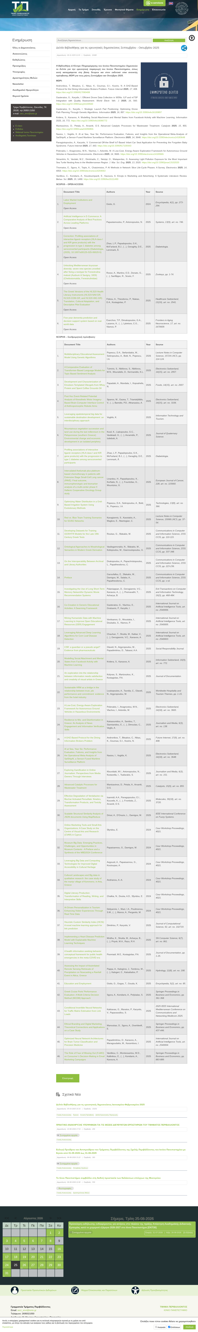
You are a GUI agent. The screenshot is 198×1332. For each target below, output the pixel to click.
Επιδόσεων (175, 1327)
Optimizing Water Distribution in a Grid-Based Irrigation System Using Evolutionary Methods (83, 504)
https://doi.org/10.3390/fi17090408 (73, 92)
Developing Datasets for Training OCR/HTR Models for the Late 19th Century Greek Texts (81, 533)
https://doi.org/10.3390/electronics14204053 (83, 171)
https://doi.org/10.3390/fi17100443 (114, 145)
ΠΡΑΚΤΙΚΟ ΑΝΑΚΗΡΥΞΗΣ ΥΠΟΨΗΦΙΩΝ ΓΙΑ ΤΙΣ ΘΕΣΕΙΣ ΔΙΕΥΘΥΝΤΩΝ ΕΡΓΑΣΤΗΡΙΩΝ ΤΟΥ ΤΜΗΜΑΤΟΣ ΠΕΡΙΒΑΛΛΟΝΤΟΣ (117, 1125)
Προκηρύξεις (19, 66)
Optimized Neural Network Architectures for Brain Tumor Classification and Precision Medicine (83, 1041)
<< (6, 1218)
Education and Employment (77, 983)
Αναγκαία (161, 1327)
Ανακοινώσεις (20, 53)
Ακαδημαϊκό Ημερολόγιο (26, 90)
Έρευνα (108, 9)
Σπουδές (96, 9)
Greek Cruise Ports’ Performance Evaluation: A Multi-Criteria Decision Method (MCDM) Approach (81, 994)
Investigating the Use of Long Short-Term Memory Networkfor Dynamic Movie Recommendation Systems (84, 592)
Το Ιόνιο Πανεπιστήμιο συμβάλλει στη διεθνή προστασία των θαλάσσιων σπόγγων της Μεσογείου (108, 1178)
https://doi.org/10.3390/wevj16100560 (74, 104)
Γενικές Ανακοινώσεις (64, 1115)
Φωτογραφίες (64, 1188)
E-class (18, 126)
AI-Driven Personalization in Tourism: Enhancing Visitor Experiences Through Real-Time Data (83, 910)
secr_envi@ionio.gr (28, 114)
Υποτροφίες (19, 72)
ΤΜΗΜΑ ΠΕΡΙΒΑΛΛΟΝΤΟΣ (173, 1307)
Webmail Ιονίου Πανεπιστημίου (29, 132)
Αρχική (71, 9)
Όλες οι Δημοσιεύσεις (24, 47)
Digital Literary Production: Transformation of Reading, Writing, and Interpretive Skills (83, 896)
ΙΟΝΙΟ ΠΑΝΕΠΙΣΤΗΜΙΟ (175, 1310)
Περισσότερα (7, 1327)
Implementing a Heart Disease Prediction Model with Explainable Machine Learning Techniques (84, 939)
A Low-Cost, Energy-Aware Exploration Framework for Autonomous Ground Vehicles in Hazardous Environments (83, 708)
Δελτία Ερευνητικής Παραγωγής (107, 1115)
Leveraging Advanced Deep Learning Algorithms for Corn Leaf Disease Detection (82, 635)
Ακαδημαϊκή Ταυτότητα (25, 136)
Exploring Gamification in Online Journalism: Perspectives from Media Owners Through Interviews (82, 773)
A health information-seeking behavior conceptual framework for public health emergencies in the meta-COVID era (83, 954)
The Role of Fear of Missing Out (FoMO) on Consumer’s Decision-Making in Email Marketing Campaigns (84, 1056)
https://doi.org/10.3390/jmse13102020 (160, 162)
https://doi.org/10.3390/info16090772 (89, 120)
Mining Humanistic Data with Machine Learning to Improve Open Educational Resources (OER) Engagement (83, 621)
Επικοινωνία (159, 9)
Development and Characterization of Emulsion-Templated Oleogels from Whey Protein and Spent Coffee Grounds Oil (84, 384)
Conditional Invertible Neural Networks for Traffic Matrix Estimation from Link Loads (83, 1010)
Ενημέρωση (143, 9)
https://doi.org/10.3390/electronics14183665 (142, 154)
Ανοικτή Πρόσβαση (87, 1115)
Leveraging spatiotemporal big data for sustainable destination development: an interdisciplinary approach (84, 417)
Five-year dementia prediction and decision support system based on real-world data (83, 320)
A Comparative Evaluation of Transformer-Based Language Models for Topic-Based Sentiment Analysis (84, 370)
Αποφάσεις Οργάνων (80, 1168)
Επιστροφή (67, 1078)
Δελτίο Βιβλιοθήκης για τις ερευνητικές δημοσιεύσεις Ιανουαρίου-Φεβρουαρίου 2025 (100, 1104)
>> (59, 1218)
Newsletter (18, 84)
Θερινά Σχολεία (21, 96)
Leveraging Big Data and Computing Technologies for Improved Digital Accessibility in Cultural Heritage (82, 863)
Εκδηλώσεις (19, 60)
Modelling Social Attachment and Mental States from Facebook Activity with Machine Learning (83, 661)
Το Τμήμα (84, 9)
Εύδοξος (19, 129)
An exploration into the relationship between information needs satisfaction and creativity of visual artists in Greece (83, 676)
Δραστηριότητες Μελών (81, 1193)
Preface (68, 577)
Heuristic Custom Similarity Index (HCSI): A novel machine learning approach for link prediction (84, 925)
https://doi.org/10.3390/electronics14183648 (163, 137)
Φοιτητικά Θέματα (124, 9)
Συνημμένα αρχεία (68, 1135)
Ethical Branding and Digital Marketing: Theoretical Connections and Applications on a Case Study (84, 1027)
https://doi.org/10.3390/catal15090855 (74, 129)
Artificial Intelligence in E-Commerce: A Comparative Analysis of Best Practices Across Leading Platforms (83, 219)
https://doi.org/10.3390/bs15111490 (101, 179)
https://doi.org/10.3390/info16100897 (144, 112)
